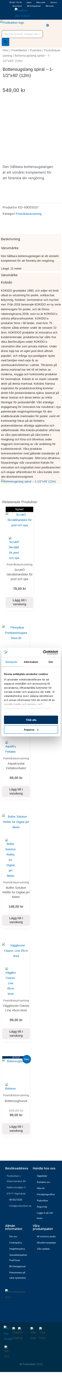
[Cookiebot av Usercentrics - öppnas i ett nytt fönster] (43, 652)
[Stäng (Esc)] (18, 1376)
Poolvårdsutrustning (29, 213)
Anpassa (29, 729)
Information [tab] (31, 661)
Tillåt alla (31, 719)
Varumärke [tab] (10, 248)
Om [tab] (51, 661)
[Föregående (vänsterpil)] (2, 1382)
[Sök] (5, 42)
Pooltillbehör (19, 50)
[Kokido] (28, 481)
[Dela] (13, 1376)
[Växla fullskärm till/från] (7, 1376)
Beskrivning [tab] (10, 239)
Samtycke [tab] (11, 661)
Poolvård (35, 50)
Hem (6, 50)
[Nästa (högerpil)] (7, 1382)
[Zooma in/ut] (2, 1376)
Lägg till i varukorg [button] (19, 602)
